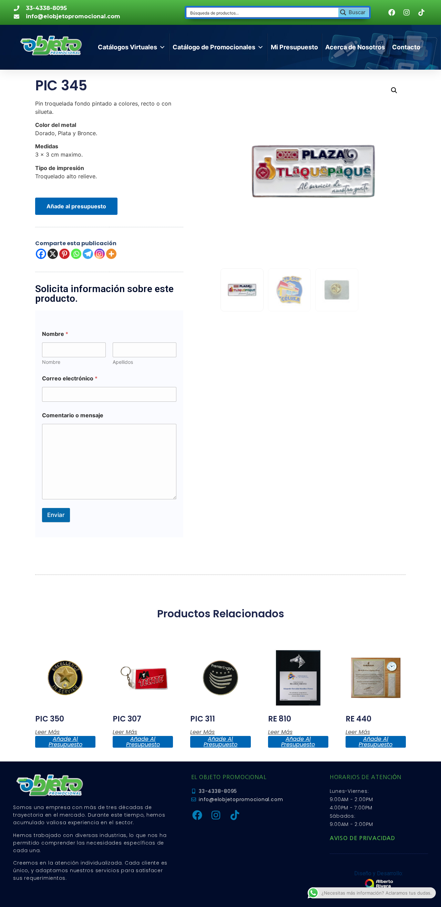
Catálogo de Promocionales (214, 47)
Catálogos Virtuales (127, 47)
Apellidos (123, 362)
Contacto (406, 47)
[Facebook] (41, 254)
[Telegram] (88, 254)
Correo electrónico (70, 378)
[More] (111, 254)
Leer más (47, 732)
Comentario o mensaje (72, 415)
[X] (53, 254)
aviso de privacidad (363, 838)
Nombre (51, 362)
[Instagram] (99, 254)
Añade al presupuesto (76, 206)
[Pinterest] (64, 254)
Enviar (56, 514)
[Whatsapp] (76, 254)
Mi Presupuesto (294, 47)
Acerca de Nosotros (355, 47)
